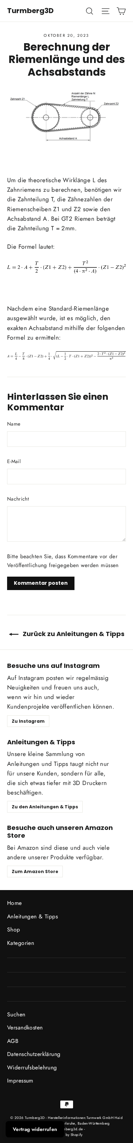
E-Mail (14, 461)
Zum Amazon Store (35, 871)
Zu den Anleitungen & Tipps (45, 807)
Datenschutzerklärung (34, 1054)
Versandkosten (25, 1027)
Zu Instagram (28, 721)
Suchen (16, 1014)
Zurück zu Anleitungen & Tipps (72, 633)
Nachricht (18, 498)
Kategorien (20, 943)
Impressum (20, 1080)
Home (14, 903)
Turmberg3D (30, 11)
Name (13, 423)
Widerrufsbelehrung (32, 1067)
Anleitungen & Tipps (32, 916)
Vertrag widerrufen (35, 1129)
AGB (12, 1041)
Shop (13, 929)
